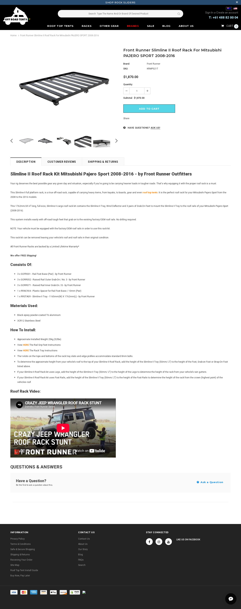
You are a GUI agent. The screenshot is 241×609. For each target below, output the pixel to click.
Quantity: (128, 84)
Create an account (227, 12)
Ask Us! (155, 127)
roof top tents (150, 192)
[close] (237, 2)
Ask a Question (211, 482)
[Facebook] (149, 541)
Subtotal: (128, 98)
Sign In (209, 12)
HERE (26, 350)
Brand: (126, 63)
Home (13, 35)
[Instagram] (159, 541)
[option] (64, 89)
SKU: (125, 68)
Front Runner (153, 63)
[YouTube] (168, 541)
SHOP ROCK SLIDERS (120, 2)
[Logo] (22, 16)
